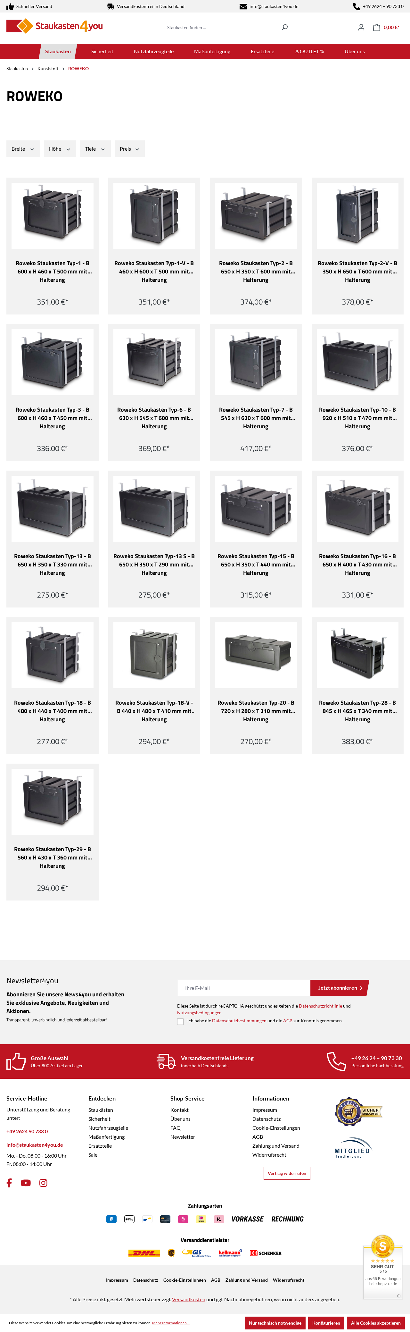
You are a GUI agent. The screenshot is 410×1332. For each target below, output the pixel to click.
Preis (126, 149)
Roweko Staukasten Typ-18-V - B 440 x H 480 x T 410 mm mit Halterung (154, 711)
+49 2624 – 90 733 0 (383, 6)
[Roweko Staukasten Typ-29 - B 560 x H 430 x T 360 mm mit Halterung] (53, 802)
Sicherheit (99, 1119)
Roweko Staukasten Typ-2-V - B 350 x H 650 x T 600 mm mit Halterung (357, 271)
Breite (19, 149)
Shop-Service (187, 1098)
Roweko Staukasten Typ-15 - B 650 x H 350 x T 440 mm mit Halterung (255, 564)
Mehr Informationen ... (171, 1322)
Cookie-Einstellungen (276, 1128)
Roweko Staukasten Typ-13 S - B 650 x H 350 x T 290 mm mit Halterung (154, 564)
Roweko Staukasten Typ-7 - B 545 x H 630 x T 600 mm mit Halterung (256, 418)
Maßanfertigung (106, 1137)
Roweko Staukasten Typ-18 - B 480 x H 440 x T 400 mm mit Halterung (52, 711)
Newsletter (182, 1137)
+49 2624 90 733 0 (27, 1131)
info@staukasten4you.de (274, 6)
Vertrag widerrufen (287, 1173)
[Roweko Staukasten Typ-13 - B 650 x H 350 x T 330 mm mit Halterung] (53, 509)
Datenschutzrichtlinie (320, 1006)
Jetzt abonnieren (337, 987)
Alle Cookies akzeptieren (376, 1323)
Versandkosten (188, 1299)
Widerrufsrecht (269, 1155)
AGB (287, 1020)
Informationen (270, 1098)
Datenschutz (266, 1119)
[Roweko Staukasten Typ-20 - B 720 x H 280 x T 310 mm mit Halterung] (256, 655)
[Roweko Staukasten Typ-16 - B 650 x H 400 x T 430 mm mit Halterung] (358, 509)
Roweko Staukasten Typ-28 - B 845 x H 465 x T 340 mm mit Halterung (357, 711)
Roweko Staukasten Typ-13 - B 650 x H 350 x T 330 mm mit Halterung (52, 564)
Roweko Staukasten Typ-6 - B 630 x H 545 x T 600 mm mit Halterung (154, 418)
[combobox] (220, 27)
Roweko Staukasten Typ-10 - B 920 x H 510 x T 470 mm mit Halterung (357, 418)
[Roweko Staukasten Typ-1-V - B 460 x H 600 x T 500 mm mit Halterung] (154, 216)
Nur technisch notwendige (275, 1323)
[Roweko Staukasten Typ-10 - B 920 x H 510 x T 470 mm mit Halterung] (358, 362)
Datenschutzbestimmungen (239, 1020)
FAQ (175, 1128)
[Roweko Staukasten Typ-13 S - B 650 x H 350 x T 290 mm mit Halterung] (154, 509)
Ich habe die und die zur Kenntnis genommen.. (265, 1020)
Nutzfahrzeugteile (108, 1128)
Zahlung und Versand (275, 1146)
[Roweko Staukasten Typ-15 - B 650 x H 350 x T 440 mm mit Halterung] (256, 509)
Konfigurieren (326, 1323)
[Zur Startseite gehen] (54, 26)
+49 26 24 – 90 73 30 (376, 1058)
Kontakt (179, 1110)
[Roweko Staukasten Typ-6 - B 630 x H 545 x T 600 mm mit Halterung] (154, 362)
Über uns (180, 1119)
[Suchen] (284, 27)
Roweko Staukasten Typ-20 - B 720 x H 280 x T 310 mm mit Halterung (255, 711)
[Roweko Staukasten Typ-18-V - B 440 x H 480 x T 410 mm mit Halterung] (154, 655)
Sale (92, 1155)
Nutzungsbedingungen (199, 1012)
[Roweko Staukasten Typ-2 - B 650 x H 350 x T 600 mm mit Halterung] (256, 216)
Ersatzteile (100, 1146)
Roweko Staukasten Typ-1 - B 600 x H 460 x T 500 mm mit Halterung (52, 271)
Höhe (55, 149)
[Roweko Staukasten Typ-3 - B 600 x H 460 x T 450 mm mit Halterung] (53, 362)
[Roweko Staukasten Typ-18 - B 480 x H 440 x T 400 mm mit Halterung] (53, 655)
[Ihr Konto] (361, 27)
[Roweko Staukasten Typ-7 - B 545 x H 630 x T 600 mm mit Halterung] (256, 362)
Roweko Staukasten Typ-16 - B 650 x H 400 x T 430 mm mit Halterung (357, 564)
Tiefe (91, 149)
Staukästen (100, 1110)
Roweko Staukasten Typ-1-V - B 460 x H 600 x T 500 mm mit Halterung (154, 271)
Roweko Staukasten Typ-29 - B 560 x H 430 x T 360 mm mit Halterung (52, 857)
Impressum (264, 1110)
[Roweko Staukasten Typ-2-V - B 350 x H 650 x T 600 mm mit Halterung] (358, 216)
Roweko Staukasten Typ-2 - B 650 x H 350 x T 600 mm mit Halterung (256, 271)
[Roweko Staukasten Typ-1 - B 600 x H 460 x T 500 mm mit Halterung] (53, 216)
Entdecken (102, 1098)
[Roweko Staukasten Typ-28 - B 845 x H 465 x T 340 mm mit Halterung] (358, 655)
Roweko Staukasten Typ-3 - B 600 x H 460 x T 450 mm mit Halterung (52, 418)
